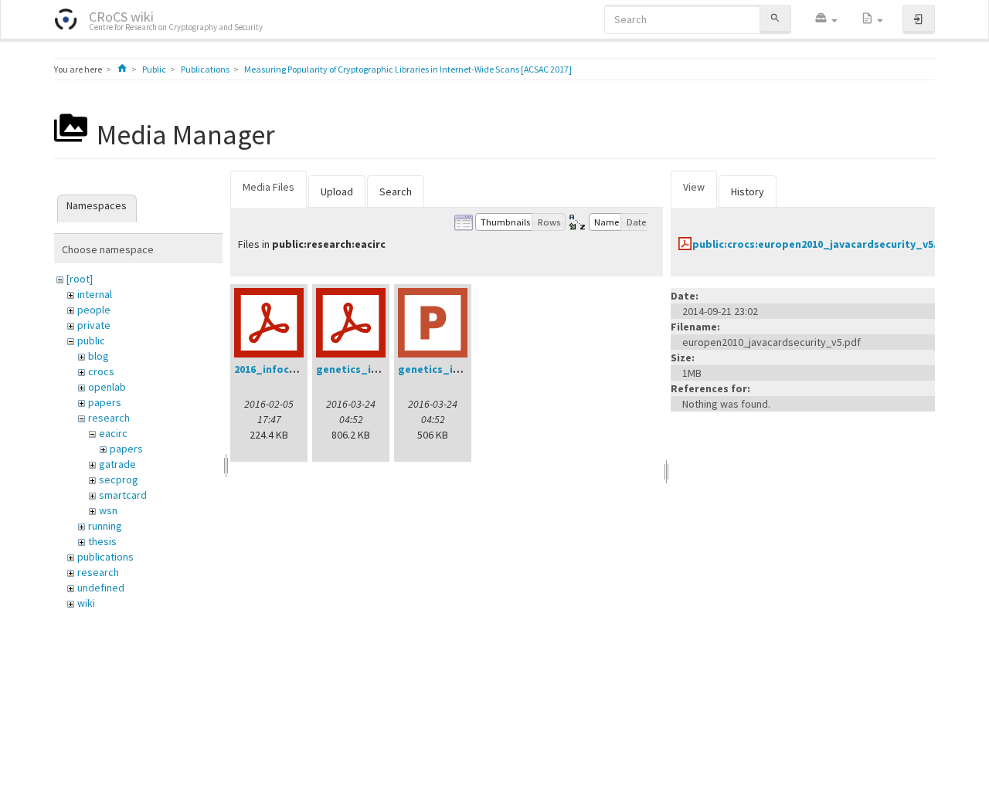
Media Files (268, 187)
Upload (337, 191)
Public (154, 69)
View (694, 187)
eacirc (113, 433)
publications (105, 557)
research (109, 418)
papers (104, 402)
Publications (205, 69)
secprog (118, 479)
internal (94, 294)
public (91, 340)
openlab (107, 387)
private (93, 325)
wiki (86, 603)
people (93, 310)
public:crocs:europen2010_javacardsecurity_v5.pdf (823, 244)
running (105, 526)
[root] (79, 279)
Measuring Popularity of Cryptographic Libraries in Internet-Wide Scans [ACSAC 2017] (408, 69)
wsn (108, 510)
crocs (101, 371)
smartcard (123, 495)
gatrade (117, 464)
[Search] (775, 19)
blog (98, 356)
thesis (102, 541)
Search (395, 191)
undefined (100, 588)
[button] (826, 19)
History (747, 191)
